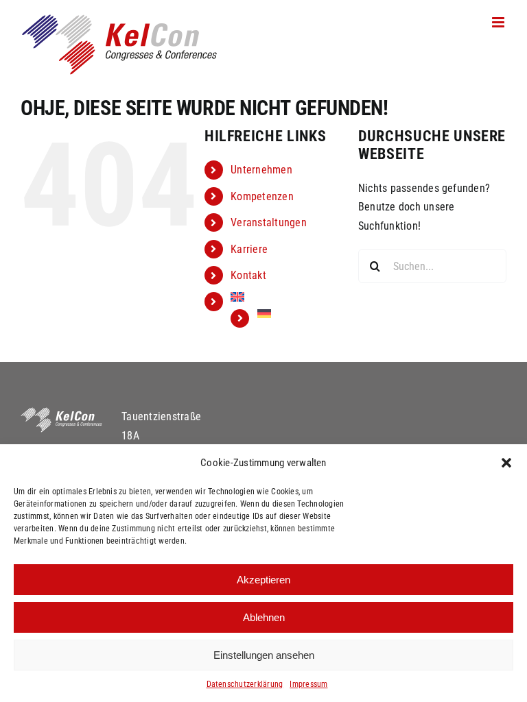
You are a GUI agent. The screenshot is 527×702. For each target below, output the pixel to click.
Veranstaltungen (269, 222)
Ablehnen (264, 617)
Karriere (249, 249)
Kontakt (248, 275)
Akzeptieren (263, 579)
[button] (506, 463)
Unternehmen (261, 169)
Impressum (308, 684)
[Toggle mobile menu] (499, 22)
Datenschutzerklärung (245, 684)
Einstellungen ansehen (263, 655)
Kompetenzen (262, 196)
